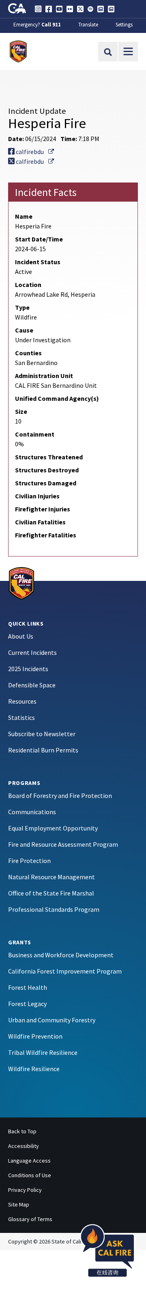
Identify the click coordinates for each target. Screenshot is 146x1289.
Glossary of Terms (30, 1219)
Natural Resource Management (51, 877)
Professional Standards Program (53, 909)
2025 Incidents (28, 669)
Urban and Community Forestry (51, 1020)
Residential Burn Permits (43, 750)
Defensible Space (32, 685)
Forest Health (27, 987)
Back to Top (22, 1131)
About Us (20, 636)
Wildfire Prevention (35, 1036)
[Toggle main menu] (128, 51)
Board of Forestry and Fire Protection (60, 795)
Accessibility (23, 1146)
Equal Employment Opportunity (53, 828)
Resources (22, 701)
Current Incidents (32, 652)
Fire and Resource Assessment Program (63, 844)
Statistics (21, 717)
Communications (32, 812)
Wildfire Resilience (34, 1069)
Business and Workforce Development (61, 955)
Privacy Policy (25, 1189)
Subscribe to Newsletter (41, 734)
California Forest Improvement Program (65, 971)
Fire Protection (29, 860)
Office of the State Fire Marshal (51, 893)
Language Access (29, 1160)
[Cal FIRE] (21, 582)
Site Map (18, 1204)
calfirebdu (34, 152)
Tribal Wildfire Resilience (42, 1052)
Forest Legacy (27, 1004)
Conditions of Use (29, 1175)
